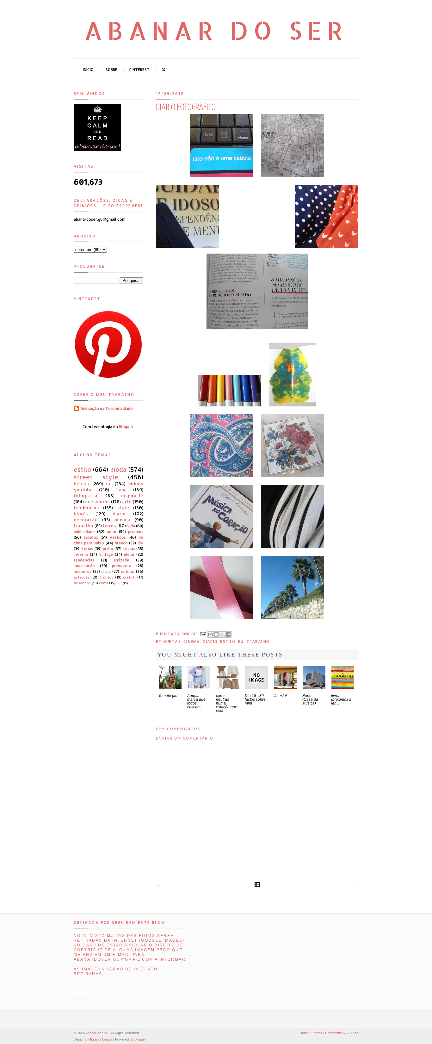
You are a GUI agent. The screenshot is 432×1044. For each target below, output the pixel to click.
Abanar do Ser (216, 30)
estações (81, 577)
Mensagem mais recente (160, 886)
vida (131, 526)
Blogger (126, 426)
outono (127, 571)
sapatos (90, 537)
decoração (86, 520)
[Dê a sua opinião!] (216, 634)
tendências (86, 508)
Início (88, 69)
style (123, 508)
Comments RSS (337, 1033)
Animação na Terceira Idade (106, 408)
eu (241, 641)
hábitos (106, 577)
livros (109, 526)
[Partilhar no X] (222, 634)
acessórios (97, 502)
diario (210, 641)
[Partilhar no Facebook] (228, 634)
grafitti (129, 577)
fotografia (85, 496)
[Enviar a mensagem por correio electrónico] (202, 634)
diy (140, 543)
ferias (87, 548)
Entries (317, 1033)
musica (122, 520)
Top (355, 1033)
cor (119, 583)
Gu (195, 634)
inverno (81, 554)
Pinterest (139, 69)
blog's (81, 514)
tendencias (84, 560)
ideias (129, 554)
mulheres (82, 571)
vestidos (118, 537)
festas (129, 548)
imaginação (84, 565)
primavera (121, 565)
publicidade (84, 531)
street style (96, 477)
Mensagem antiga (354, 886)
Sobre (111, 69)
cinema (191, 641)
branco (121, 543)
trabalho (258, 641)
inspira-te (132, 496)
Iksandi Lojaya (101, 1039)
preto (108, 548)
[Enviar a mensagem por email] (210, 634)
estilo (227, 641)
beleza (81, 484)
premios (135, 531)
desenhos (82, 583)
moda (118, 469)
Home (304, 1033)
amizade (121, 560)
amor (112, 531)
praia (106, 571)
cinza (103, 583)
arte (127, 502)
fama (121, 490)
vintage (106, 554)
